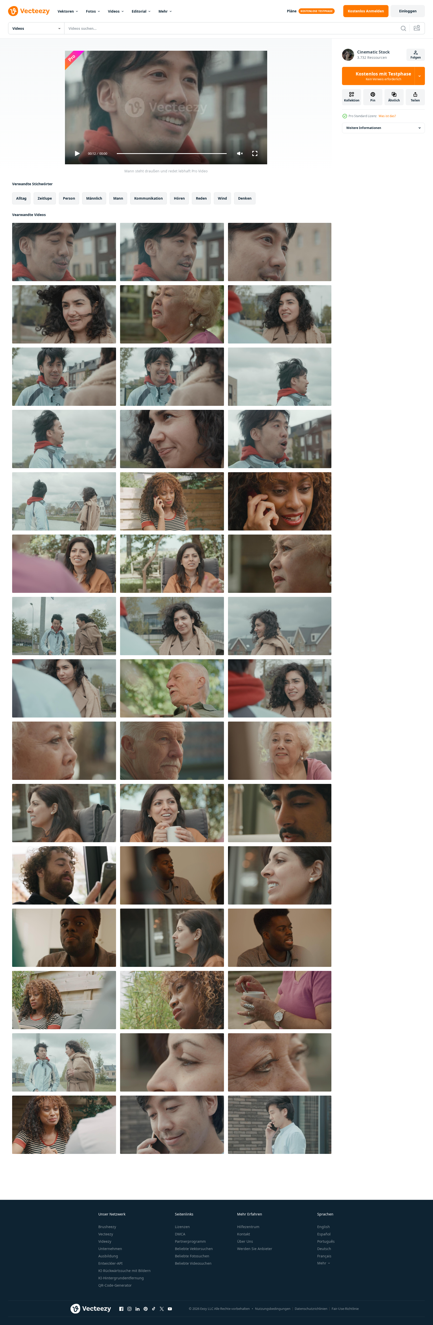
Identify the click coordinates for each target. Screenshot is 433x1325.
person (69, 198)
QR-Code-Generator (115, 1285)
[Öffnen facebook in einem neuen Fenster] (121, 1309)
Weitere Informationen (363, 128)
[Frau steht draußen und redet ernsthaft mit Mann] (279, 314)
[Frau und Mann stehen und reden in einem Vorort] (64, 439)
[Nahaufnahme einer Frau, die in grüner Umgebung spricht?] (172, 1000)
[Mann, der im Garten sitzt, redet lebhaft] (172, 688)
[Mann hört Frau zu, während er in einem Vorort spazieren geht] (64, 1062)
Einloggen (408, 11)
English (323, 1226)
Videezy (104, 1241)
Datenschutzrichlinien (311, 1308)
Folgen (416, 57)
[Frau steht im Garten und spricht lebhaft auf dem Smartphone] (172, 501)
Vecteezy (105, 1234)
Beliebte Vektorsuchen (194, 1248)
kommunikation (148, 198)
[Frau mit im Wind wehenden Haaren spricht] (64, 314)
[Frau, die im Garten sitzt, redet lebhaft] (172, 314)
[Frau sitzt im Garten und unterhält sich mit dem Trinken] (279, 564)
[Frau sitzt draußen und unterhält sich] (64, 751)
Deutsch (324, 1248)
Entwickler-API (110, 1263)
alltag (21, 198)
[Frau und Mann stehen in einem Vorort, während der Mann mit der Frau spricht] (64, 377)
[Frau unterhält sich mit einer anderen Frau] (64, 564)
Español (324, 1234)
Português (326, 1241)
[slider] (172, 153)
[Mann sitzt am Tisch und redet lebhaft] (172, 875)
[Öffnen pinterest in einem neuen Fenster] (146, 1309)
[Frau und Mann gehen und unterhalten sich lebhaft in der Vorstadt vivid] (64, 626)
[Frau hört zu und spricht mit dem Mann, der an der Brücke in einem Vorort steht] (172, 626)
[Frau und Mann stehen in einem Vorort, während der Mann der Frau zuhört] (172, 377)
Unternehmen (110, 1248)
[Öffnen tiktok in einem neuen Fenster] (154, 1309)
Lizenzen (182, 1226)
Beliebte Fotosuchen (192, 1256)
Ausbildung (108, 1256)
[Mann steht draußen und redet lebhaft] (64, 252)
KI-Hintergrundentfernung (121, 1278)
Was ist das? (387, 116)
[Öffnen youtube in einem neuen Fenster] (170, 1309)
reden (201, 198)
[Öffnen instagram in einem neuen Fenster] (129, 1309)
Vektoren (66, 11)
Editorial (139, 11)
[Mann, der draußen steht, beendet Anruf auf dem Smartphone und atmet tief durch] (172, 1125)
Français (324, 1256)
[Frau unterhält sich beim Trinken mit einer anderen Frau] (172, 813)
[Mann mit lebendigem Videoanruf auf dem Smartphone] (64, 875)
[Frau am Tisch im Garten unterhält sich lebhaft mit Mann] (64, 1125)
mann (118, 198)
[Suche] (403, 28)
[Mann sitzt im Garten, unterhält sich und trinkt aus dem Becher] (172, 751)
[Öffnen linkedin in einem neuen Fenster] (137, 1309)
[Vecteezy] (29, 11)
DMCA (180, 1234)
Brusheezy (107, 1226)
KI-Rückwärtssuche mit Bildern (124, 1270)
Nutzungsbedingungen (272, 1308)
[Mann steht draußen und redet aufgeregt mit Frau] (279, 439)
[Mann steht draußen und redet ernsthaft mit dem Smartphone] (279, 1125)
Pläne (292, 11)
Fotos (91, 11)
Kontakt (243, 1234)
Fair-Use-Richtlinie (345, 1308)
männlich (94, 198)
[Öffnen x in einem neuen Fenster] (162, 1309)
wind (222, 198)
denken (245, 198)
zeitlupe (45, 198)
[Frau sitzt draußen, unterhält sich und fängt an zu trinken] (64, 813)
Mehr (163, 11)
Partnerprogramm (190, 1241)
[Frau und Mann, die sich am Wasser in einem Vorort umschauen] (64, 501)
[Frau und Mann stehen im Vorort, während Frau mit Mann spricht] (279, 626)
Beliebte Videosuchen (193, 1263)
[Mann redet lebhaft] (64, 938)
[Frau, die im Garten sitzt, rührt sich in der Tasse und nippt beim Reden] (279, 1000)
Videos (114, 11)
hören (179, 198)
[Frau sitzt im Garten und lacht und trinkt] (279, 751)
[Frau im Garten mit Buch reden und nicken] (64, 1000)
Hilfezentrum (248, 1226)
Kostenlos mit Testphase (383, 76)
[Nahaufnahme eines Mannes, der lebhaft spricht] (279, 813)
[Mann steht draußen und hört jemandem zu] (279, 377)
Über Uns (245, 1241)
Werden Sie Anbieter (254, 1248)
